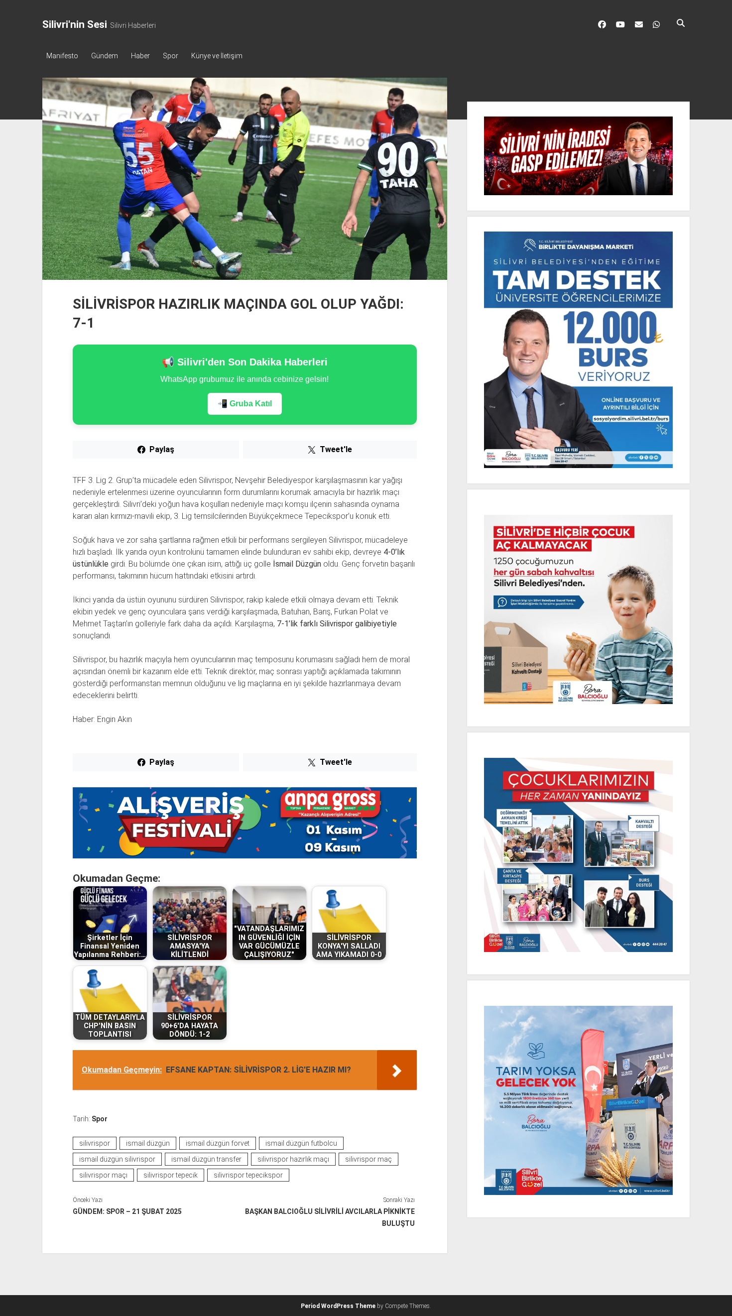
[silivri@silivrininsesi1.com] (639, 24)
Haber (140, 56)
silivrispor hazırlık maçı (293, 1159)
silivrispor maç (368, 1159)
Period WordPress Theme (338, 1306)
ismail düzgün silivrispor (117, 1159)
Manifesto (62, 56)
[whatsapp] (656, 24)
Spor (170, 56)
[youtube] (620, 24)
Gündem (104, 56)
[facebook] (602, 24)
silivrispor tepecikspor (248, 1175)
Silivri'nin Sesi (74, 24)
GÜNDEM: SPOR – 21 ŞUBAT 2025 (127, 1211)
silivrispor (94, 1143)
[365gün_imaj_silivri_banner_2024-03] (245, 855)
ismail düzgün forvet (217, 1143)
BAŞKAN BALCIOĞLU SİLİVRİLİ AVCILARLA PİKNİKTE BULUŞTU (329, 1217)
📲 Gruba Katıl (245, 403)
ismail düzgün (148, 1143)
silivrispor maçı (103, 1175)
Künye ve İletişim (217, 56)
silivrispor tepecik (170, 1175)
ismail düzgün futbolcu (301, 1143)
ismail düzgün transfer (206, 1159)
